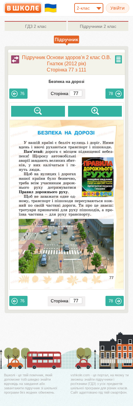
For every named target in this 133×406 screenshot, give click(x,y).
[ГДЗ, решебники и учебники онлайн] (23, 8)
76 (22, 93)
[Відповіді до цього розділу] (15, 59)
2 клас (35, 26)
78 (111, 93)
